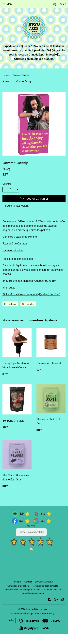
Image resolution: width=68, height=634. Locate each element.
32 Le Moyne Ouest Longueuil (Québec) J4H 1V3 (31, 294)
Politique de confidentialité (18, 258)
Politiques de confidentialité (45, 586)
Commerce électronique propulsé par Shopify (32, 613)
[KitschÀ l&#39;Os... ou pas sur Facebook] (49, 599)
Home (5, 75)
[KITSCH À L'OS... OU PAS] (31, 549)
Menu (10, 4)
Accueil (6, 81)
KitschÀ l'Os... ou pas (36, 609)
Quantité (6, 183)
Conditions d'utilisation (18, 586)
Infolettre (17, 581)
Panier (61, 4)
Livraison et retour (12, 250)
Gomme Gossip (21, 75)
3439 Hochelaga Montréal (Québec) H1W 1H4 (29, 280)
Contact (28, 581)
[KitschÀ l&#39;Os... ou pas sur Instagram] (62, 599)
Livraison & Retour (44, 581)
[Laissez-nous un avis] (31, 545)
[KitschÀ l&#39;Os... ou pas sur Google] (56, 599)
